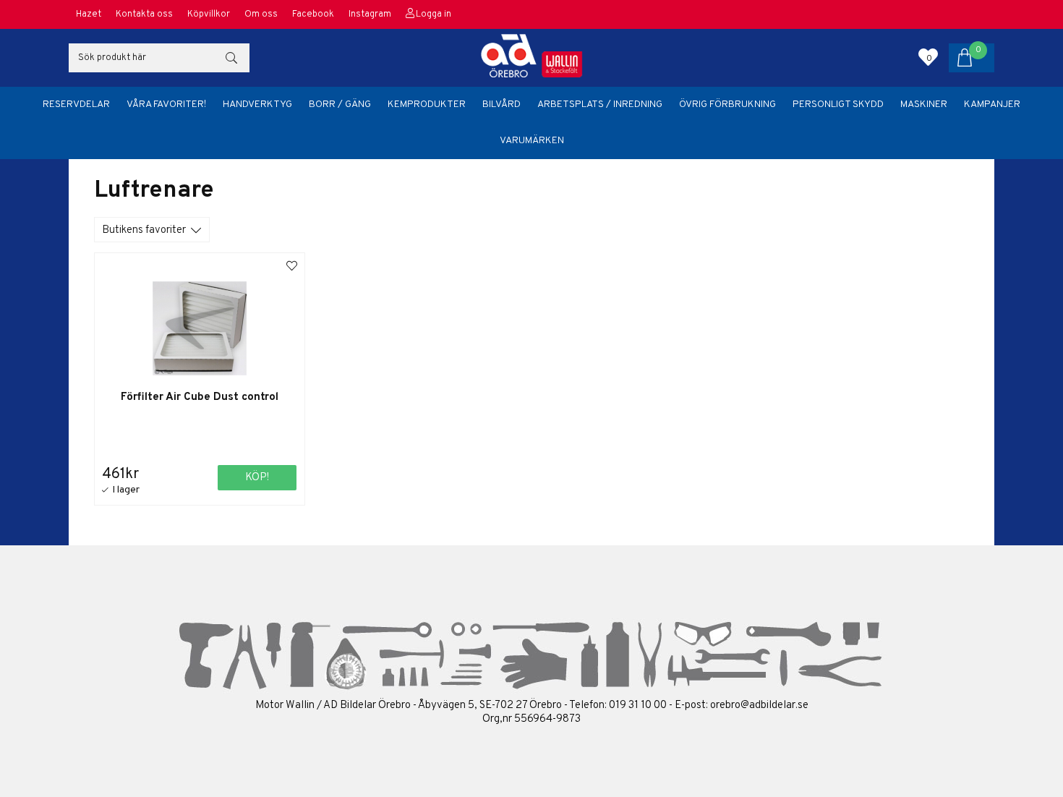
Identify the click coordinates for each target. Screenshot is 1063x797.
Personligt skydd (838, 104)
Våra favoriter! (166, 104)
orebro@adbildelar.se (759, 705)
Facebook (313, 14)
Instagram (370, 14)
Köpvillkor (208, 14)
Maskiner (923, 104)
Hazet (88, 14)
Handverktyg (257, 104)
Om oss (261, 14)
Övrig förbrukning (727, 104)
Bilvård (501, 104)
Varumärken (532, 141)
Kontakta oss (144, 14)
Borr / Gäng (340, 104)
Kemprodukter (427, 104)
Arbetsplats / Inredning (599, 104)
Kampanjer (992, 104)
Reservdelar (76, 104)
